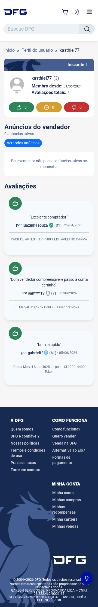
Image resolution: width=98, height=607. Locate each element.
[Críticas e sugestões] (87, 578)
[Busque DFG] (87, 29)
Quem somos (22, 429)
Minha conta (63, 493)
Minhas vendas (65, 526)
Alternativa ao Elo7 (68, 450)
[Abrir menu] (89, 11)
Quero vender (64, 436)
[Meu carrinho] (65, 11)
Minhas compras (66, 500)
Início (9, 50)
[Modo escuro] (77, 11)
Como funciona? (66, 429)
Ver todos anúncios (23, 143)
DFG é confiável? (25, 436)
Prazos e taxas (23, 463)
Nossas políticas (25, 443)
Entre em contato (25, 470)
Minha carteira (65, 519)
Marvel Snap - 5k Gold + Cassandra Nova (49, 307)
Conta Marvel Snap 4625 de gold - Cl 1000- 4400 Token (49, 369)
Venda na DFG (64, 443)
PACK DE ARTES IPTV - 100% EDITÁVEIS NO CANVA (49, 239)
